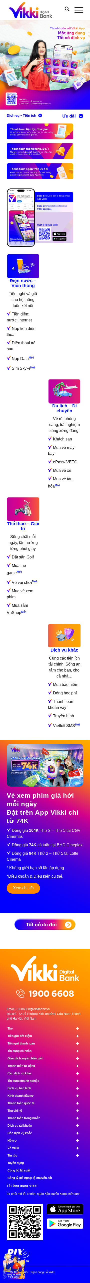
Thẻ (43, 1028)
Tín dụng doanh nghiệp (43, 1081)
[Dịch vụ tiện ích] (24, 115)
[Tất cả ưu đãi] (45, 924)
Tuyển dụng (16, 1163)
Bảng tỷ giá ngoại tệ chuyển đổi (30, 1178)
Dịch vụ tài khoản (43, 1125)
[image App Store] (67, 1211)
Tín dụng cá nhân (43, 1051)
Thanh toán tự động (43, 1066)
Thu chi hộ (43, 1110)
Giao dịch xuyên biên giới (43, 1058)
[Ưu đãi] (72, 116)
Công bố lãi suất (19, 1170)
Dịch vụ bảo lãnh (43, 1088)
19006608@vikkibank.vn (33, 1009)
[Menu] (76, 10)
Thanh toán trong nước (43, 1118)
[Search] (65, 10)
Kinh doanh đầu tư (43, 1096)
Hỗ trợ (43, 1140)
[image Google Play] (67, 1225)
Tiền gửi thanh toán (43, 1043)
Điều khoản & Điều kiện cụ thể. (35, 876)
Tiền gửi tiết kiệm (43, 1036)
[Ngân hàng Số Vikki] (37, 10)
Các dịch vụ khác (43, 1073)
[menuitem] (65, 10)
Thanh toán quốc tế (43, 1103)
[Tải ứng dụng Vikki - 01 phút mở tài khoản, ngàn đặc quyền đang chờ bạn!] (27, 1224)
